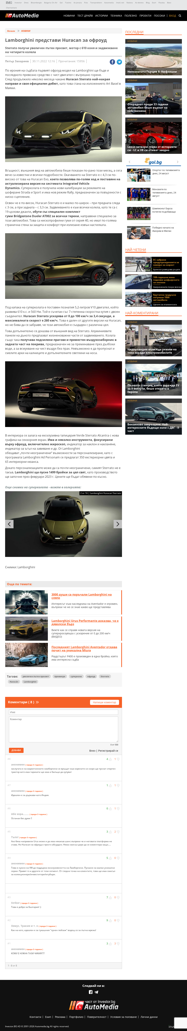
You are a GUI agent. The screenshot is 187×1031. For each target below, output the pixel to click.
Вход (172, 15)
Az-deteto (139, 2)
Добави (16, 750)
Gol (61, 2)
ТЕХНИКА (116, 15)
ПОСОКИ (159, 15)
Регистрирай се (108, 750)
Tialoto (68, 2)
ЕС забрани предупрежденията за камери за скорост (166, 262)
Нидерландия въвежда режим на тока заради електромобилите (152, 350)
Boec (169, 2)
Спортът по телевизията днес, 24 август (166, 172)
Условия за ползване (123, 1017)
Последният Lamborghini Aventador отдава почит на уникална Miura (84, 648)
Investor (18, 2)
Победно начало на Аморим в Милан (163, 229)
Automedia (109, 2)
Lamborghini (30, 681)
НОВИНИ (69, 15)
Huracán (14, 681)
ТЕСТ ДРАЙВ (85, 15)
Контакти (35, 1017)
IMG (9, 2)
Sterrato (105, 676)
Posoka (162, 2)
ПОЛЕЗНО (131, 15)
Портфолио (76, 1017)
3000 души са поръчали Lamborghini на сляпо (81, 596)
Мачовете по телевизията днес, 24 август (164, 192)
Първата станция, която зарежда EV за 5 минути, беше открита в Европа (153, 388)
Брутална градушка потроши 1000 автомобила (164, 297)
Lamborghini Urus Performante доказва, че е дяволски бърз (85, 622)
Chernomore (11, 7)
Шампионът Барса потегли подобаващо (164, 210)
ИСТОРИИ (101, 15)
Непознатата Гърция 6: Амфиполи (152, 71)
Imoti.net (120, 2)
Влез (92, 750)
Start (154, 2)
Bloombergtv (36, 2)
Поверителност (96, 1017)
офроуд (91, 676)
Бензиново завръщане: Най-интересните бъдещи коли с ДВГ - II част (153, 427)
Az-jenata (78, 2)
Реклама (60, 1017)
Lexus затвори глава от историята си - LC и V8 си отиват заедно (152, 148)
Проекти (145, 15)
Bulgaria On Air (50, 2)
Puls (86, 2)
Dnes (26, 2)
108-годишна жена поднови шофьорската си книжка (166, 280)
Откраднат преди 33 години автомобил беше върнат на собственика (147, 107)
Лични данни (149, 1017)
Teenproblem (96, 2)
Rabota (130, 2)
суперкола (76, 676)
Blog (148, 2)
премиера (59, 676)
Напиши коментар (104, 702)
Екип (48, 1017)
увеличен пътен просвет (36, 676)
